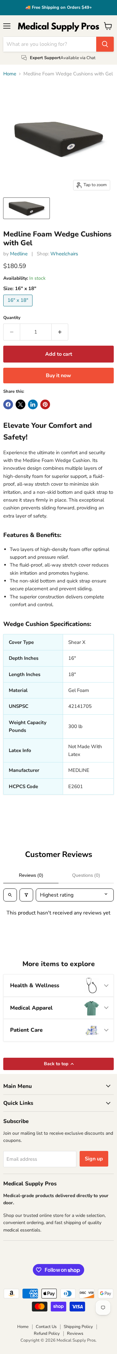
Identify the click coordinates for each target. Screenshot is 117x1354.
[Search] (105, 44)
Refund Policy (47, 1333)
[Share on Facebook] (8, 404)
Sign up (94, 1158)
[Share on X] (20, 404)
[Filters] (26, 894)
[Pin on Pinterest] (45, 404)
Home (9, 74)
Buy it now (58, 375)
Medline (19, 253)
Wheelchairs (64, 253)
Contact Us (46, 1327)
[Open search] (10, 894)
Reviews (75, 1333)
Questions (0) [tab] (86, 875)
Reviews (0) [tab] (31, 875)
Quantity (11, 317)
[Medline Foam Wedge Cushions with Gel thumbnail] (26, 208)
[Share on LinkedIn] (33, 404)
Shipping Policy (78, 1327)
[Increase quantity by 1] (60, 332)
